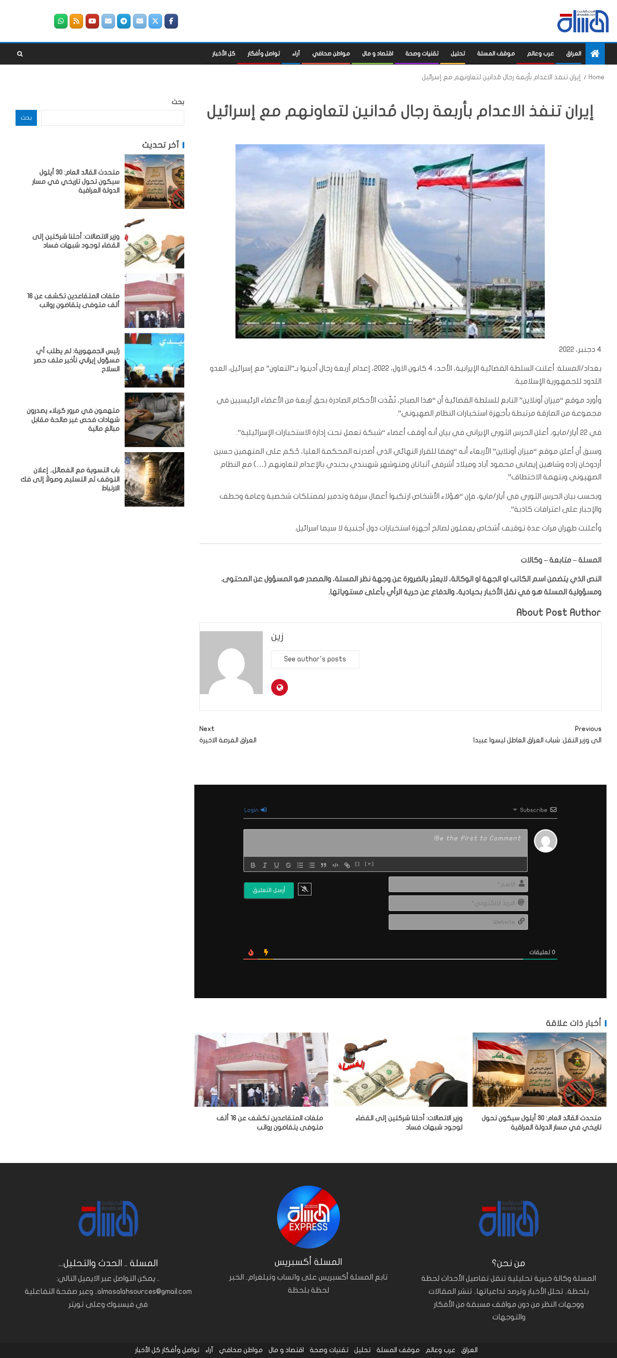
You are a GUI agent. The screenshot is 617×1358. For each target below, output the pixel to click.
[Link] (347, 865)
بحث (178, 102)
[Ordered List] (300, 865)
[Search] (20, 54)
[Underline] (276, 865)
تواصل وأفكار (264, 53)
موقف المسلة (496, 53)
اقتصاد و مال (377, 53)
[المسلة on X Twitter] (155, 21)
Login (252, 810)
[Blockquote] (323, 865)
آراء (296, 53)
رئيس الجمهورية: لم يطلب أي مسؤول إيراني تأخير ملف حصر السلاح (77, 360)
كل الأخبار (223, 53)
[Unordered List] (312, 865)
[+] (369, 864)
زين (277, 636)
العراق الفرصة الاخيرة (227, 735)
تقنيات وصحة (422, 53)
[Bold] (253, 865)
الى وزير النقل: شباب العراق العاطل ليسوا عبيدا (537, 735)
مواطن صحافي (331, 53)
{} (358, 864)
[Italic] (265, 865)
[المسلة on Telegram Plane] (124, 21)
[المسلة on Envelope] (139, 21)
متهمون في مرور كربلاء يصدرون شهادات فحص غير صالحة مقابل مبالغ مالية (73, 419)
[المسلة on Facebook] (171, 21)
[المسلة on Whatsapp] (61, 21)
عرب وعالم (540, 53)
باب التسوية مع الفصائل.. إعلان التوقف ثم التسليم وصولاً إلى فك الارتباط (70, 479)
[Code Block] (335, 865)
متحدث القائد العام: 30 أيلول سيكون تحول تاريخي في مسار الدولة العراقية (76, 181)
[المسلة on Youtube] (92, 21)
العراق (573, 53)
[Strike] (288, 865)
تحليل (458, 53)
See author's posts (315, 659)
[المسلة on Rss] (76, 21)
